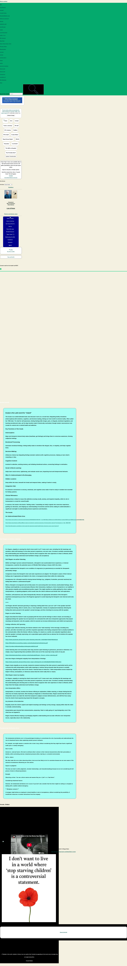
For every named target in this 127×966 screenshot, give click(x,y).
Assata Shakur (14, 134)
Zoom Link (2, 68)
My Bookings (3, 80)
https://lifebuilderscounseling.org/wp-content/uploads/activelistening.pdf (26, 643)
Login (1, 29)
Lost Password (3, 32)
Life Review (2, 27)
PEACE (17, 139)
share (1, 60)
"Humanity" (6, 143)
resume (2, 52)
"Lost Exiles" (15, 143)
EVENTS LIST (3, 24)
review (1, 54)
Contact (17, 120)
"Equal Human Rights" (8, 139)
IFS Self (16, 125)
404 (1, 4)
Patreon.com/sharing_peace (10, 214)
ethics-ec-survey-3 (4, 18)
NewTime (2, 41)
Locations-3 (3, 77)
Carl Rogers (3, 7)
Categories (2, 74)
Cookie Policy (3, 13)
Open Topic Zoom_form (5, 43)
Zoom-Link (2, 71)
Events (1, 21)
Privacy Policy (3, 46)
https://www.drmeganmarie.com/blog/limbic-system (63, 851)
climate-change (10, 115)
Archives (2, 184)
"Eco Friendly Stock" (11, 152)
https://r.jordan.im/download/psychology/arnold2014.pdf (21, 646)
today (1, 63)
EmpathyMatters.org (5, 15)
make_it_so (2, 35)
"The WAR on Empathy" (11, 148)
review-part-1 (3, 57)
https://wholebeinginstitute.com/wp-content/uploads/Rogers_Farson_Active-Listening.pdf (31, 655)
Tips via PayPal (10, 257)
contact (2, 10)
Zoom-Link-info (63, 932)
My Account (3, 38)
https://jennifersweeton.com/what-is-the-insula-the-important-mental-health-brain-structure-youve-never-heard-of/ (32, 525)
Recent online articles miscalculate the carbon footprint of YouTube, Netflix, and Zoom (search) (10, 112)
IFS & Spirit (6, 134)
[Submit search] (33, 89)
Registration (3, 49)
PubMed (15, 130)
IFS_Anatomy (7, 130)
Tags (1, 82)
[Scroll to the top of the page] (0, 269)
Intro (11, 120)
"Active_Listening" (7, 125)
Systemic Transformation (11, 156)
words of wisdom (4, 66)
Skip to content (3, 1)
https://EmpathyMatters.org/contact (10, 177)
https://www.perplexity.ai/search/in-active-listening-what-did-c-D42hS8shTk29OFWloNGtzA (31, 639)
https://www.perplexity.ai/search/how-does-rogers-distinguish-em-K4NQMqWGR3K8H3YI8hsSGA (33, 662)
